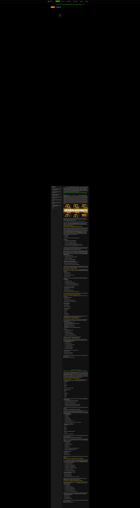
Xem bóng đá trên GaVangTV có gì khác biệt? (56, 200)
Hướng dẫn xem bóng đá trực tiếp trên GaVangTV (56, 203)
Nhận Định (81, 1)
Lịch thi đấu (63, 1)
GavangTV (57, 1)
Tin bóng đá (86, 1)
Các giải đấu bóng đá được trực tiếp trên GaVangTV (56, 197)
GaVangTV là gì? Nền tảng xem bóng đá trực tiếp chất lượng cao (56, 189)
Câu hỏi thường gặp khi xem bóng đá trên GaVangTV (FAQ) (56, 205)
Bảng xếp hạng (69, 1)
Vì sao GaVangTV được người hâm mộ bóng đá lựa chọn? (56, 192)
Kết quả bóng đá (75, 1)
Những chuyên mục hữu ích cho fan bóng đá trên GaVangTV (56, 195)
